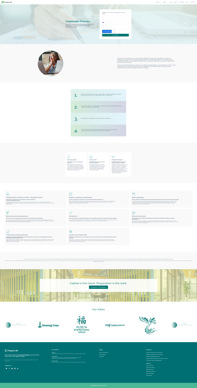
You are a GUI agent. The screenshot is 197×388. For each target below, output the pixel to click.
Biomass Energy (150, 373)
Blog (187, 2)
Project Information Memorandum (154, 352)
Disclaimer (101, 356)
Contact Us (192, 2)
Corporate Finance (150, 367)
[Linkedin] (15, 368)
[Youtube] (12, 368)
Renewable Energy (150, 371)
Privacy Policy (102, 354)
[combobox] (103, 22)
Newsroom (182, 2)
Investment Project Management (154, 360)
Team (171, 2)
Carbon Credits (149, 365)
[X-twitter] (9, 368)
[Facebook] (6, 368)
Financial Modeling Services (152, 356)
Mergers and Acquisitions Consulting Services (157, 358)
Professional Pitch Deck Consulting (154, 354)
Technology (149, 375)
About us (176, 2)
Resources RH (149, 369)
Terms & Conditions (103, 352)
